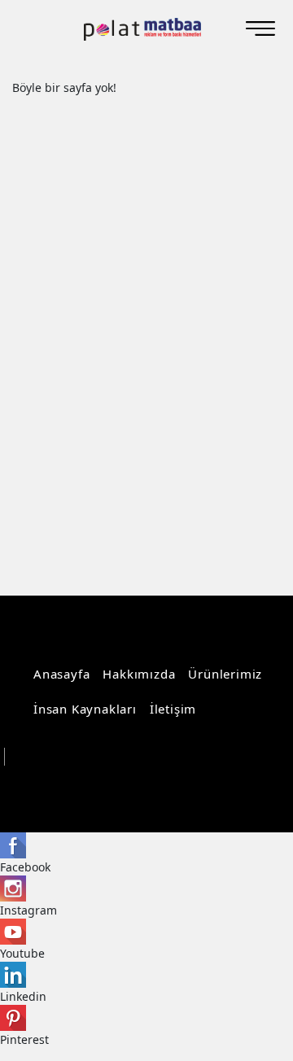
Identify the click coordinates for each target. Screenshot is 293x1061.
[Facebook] (206, 788)
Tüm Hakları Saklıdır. (71, 756)
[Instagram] (181, 788)
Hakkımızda (139, 674)
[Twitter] (231, 788)
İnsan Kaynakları (85, 709)
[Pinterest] (257, 788)
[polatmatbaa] (142, 29)
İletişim (173, 709)
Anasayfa (61, 674)
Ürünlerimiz (225, 674)
